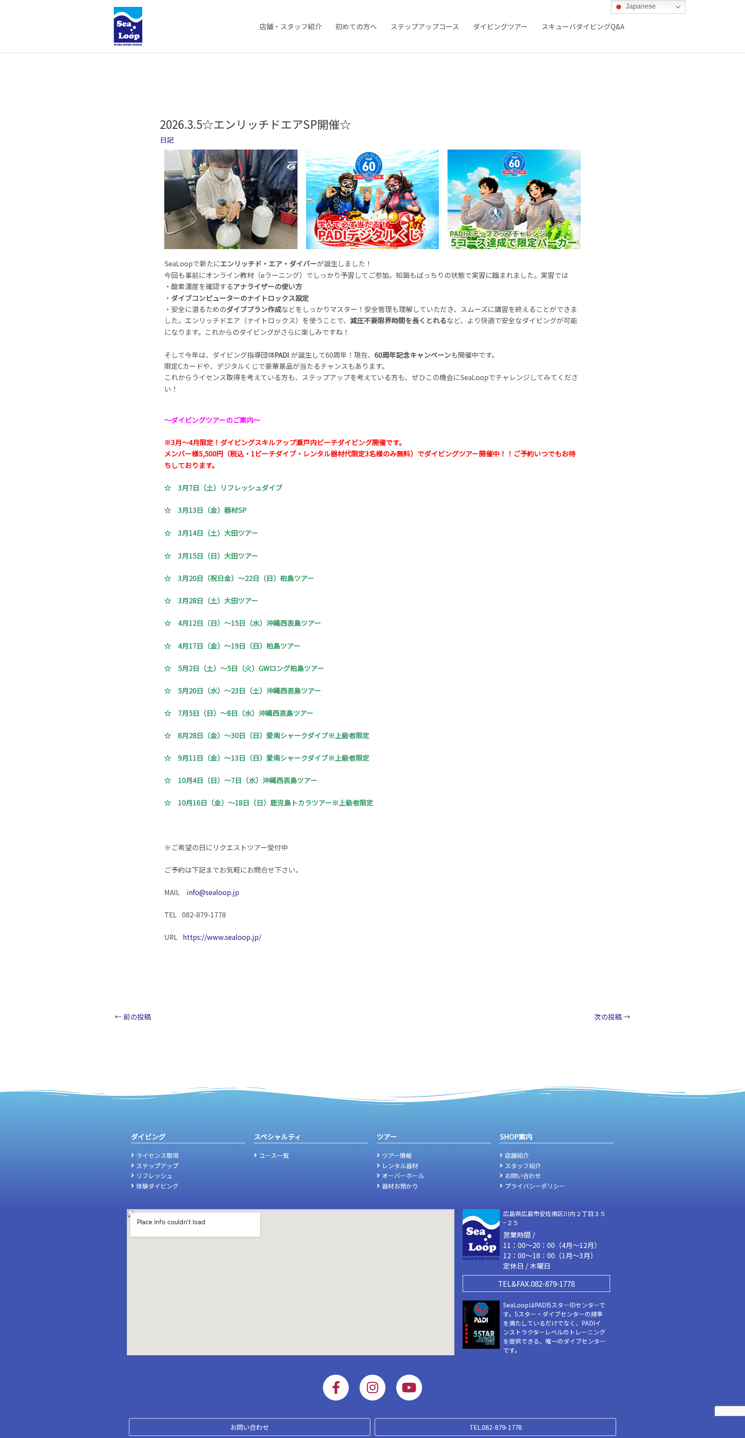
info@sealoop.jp (213, 892)
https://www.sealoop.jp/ (222, 937)
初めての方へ (356, 26)
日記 (167, 139)
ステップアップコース (425, 26)
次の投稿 (612, 1016)
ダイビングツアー (500, 26)
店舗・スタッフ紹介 (291, 26)
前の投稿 (133, 1016)
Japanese (640, 6)
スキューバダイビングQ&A (583, 26)
